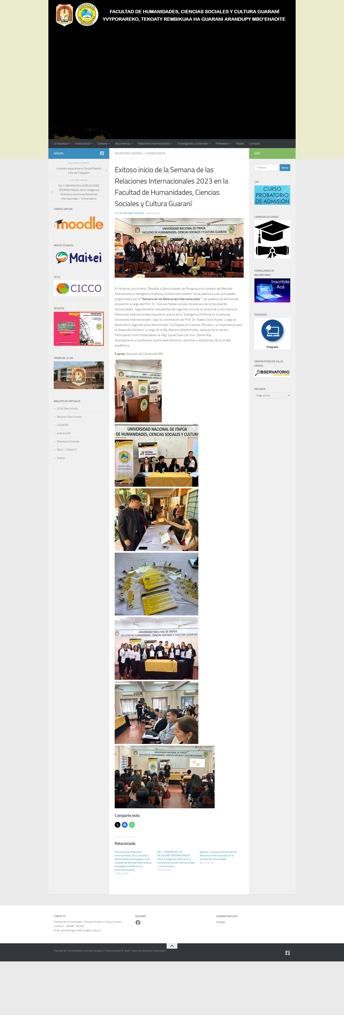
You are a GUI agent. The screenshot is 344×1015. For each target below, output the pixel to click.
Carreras (102, 143)
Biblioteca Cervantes (68, 441)
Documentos (122, 143)
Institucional (82, 143)
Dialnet (61, 458)
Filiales (240, 143)
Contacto (254, 143)
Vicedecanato (156, 153)
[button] (138, 391)
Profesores (222, 143)
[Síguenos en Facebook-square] (102, 153)
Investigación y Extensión (193, 143)
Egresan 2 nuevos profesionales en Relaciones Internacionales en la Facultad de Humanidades (218, 855)
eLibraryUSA (64, 433)
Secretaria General (129, 153)
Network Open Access (69, 416)
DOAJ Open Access (67, 408)
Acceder (220, 921)
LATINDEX (62, 425)
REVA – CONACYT (67, 449)
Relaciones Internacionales (154, 143)
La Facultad (60, 143)
